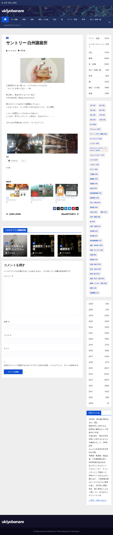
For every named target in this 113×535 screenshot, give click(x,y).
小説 (93, 212)
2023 (91, 321)
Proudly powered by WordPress (44, 531)
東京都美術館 (95, 240)
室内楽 (94, 207)
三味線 (94, 174)
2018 (91, 350)
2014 (91, 374)
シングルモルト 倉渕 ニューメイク (15, 249)
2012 (91, 386)
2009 (91, 403)
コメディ (94, 143)
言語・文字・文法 (97, 278)
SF (93, 124)
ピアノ (93, 169)
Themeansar (75, 531)
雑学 (93, 288)
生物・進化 (95, 264)
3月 (92, 110)
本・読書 (14, 19)
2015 (91, 368)
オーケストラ (96, 139)
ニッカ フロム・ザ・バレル (64, 198)
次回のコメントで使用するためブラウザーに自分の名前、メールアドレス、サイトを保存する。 (42, 365)
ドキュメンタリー (97, 155)
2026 (91, 304)
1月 (92, 105)
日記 (54, 19)
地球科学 (94, 198)
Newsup (65, 531)
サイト (6, 348)
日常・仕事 (95, 226)
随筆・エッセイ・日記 (98, 283)
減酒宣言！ (66, 249)
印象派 (93, 183)
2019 (91, 345)
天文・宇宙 (95, 202)
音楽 (32, 19)
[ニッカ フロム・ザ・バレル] (66, 190)
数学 (104, 212)
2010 (91, 397)
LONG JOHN (15, 214)
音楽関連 (94, 293)
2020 (91, 339)
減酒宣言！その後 (42, 248)
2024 (91, 315)
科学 (83, 19)
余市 (7, 198)
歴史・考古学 (96, 245)
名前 (7, 322)
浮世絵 (93, 259)
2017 (91, 356)
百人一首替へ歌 (95, 19)
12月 (102, 120)
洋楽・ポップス (96, 250)
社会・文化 (95, 269)
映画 (24, 19)
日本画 (94, 231)
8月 (92, 120)
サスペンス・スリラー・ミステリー (98, 149)
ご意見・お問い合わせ (97, 500)
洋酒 (93, 255)
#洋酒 (23, 50)
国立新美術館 (95, 193)
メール (7, 335)
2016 (91, 362)
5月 (102, 110)
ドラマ (94, 160)
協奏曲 (94, 179)
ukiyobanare (13, 10)
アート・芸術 (72, 19)
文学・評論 (95, 217)
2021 (91, 333)
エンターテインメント (12, 25)
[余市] (17, 190)
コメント (8, 276)
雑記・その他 (43, 19)
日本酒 (93, 236)
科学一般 (94, 274)
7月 (102, 115)
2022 (91, 327)
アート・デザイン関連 (98, 134)
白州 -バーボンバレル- (38, 198)
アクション (95, 129)
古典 (93, 188)
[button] (109, 22)
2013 (91, 380)
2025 (91, 310)
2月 (102, 105)
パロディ (94, 164)
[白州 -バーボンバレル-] (42, 190)
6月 (92, 115)
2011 (90, 391)
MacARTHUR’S (68, 214)
